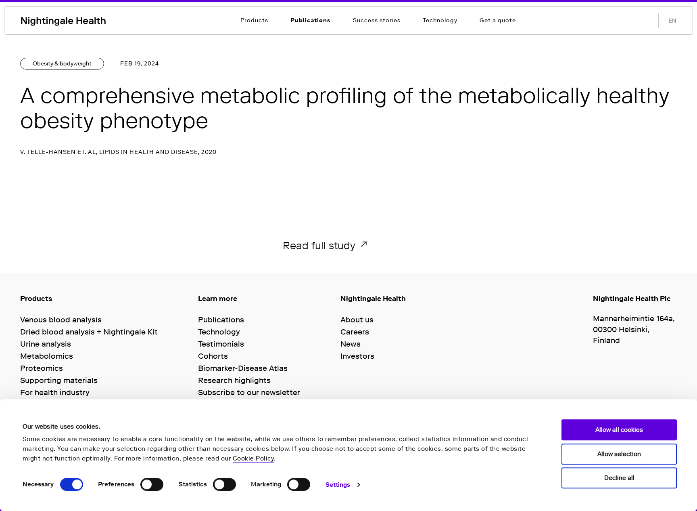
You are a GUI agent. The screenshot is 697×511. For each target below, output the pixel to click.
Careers (354, 331)
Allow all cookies (619, 429)
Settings (338, 484)
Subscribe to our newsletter (249, 392)
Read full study (319, 245)
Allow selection (619, 454)
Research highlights (234, 380)
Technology (440, 20)
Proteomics (41, 368)
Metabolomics (46, 356)
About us (357, 319)
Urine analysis (45, 344)
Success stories (377, 20)
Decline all (619, 478)
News (350, 344)
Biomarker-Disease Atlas (243, 368)
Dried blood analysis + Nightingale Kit (89, 331)
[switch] (151, 484)
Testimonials (221, 344)
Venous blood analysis (61, 319)
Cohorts (213, 356)
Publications (310, 20)
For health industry (55, 392)
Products (254, 20)
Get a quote (498, 20)
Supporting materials (59, 380)
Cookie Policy (253, 458)
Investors (357, 356)
